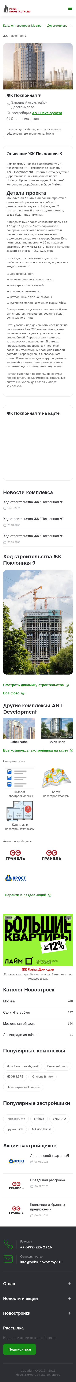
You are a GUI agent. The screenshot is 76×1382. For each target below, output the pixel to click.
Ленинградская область (21, 1035)
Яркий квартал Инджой (22, 1066)
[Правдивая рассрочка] (13, 1186)
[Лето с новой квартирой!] (13, 1161)
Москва (9, 1001)
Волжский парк (57, 1066)
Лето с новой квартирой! (49, 1155)
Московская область (19, 1023)
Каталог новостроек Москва (22, 25)
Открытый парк (42, 1076)
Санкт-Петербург (16, 1012)
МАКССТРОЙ (41, 1129)
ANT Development (47, 113)
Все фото (11, 693)
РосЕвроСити (16, 1119)
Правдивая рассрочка (47, 1180)
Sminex (39, 1119)
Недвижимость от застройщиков (38, 1375)
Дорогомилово (57, 25)
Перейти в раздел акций (25, 895)
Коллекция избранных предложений (47, 1206)
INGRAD (59, 1119)
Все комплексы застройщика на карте (35, 750)
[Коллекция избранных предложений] (13, 1210)
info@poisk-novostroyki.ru (41, 1262)
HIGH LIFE (15, 1076)
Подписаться (19, 1349)
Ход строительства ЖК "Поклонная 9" (33, 502)
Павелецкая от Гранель (23, 1087)
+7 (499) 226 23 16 (36, 1247)
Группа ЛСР (15, 1129)
